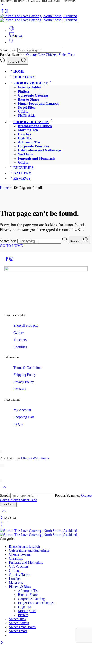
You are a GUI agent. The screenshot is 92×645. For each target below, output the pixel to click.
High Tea (25, 138)
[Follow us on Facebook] (2, 12)
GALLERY (22, 173)
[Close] (2, 518)
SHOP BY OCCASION (31, 122)
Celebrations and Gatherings (39, 150)
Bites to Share (28, 99)
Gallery (18, 332)
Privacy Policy (23, 382)
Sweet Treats (18, 631)
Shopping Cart (23, 417)
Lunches (24, 134)
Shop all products (25, 325)
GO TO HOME (11, 246)
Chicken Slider (57, 54)
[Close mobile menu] (1, 527)
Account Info (12, 399)
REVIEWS (22, 178)
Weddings (25, 154)
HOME (19, 71)
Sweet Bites (26, 107)
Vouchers (20, 340)
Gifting (23, 111)
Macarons (16, 583)
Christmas (16, 558)
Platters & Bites (20, 587)
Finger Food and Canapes (36, 603)
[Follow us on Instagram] (6, 12)
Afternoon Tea (29, 142)
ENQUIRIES (23, 168)
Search (14, 62)
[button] (46, 315)
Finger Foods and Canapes (38, 103)
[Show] (2, 5)
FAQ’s (18, 424)
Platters (23, 91)
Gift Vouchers (19, 566)
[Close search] (4, 514)
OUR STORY (24, 77)
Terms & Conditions (27, 367)
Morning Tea (28, 130)
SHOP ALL (27, 115)
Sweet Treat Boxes (22, 627)
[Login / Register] (11, 30)
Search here (8, 50)
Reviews (19, 389)
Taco (71, 54)
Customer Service (15, 315)
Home (4, 188)
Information (11, 357)
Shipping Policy (24, 375)
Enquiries (20, 347)
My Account (22, 410)
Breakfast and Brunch (35, 126)
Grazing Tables (29, 87)
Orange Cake (36, 54)
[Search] (11, 42)
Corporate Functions (34, 146)
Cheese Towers (20, 554)
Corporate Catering (33, 95)
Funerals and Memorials (36, 158)
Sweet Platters (19, 623)
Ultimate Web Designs (35, 458)
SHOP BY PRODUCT (30, 83)
